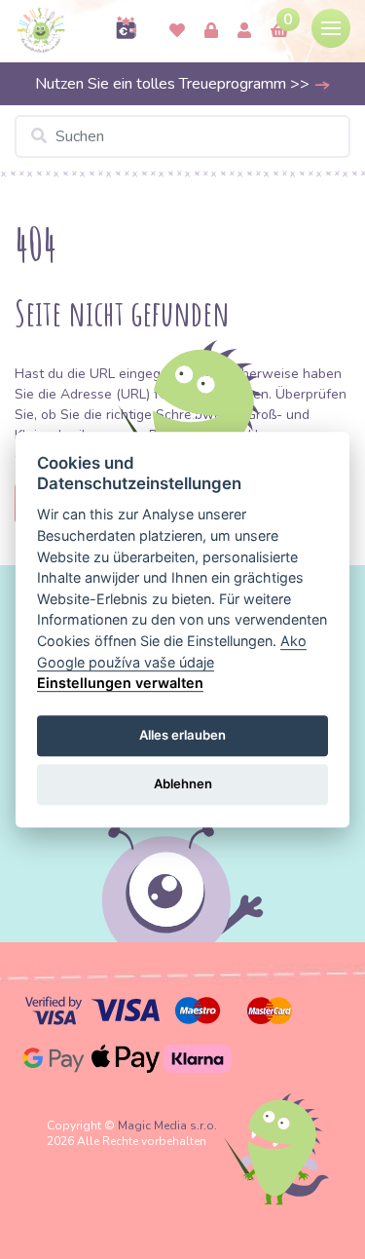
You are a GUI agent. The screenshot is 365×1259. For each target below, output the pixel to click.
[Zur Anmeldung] (244, 31)
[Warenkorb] (279, 31)
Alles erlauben (182, 735)
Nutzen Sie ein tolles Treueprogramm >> (174, 84)
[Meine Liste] (177, 31)
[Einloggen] (211, 31)
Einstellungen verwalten (120, 682)
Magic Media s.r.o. (167, 1125)
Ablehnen (183, 784)
